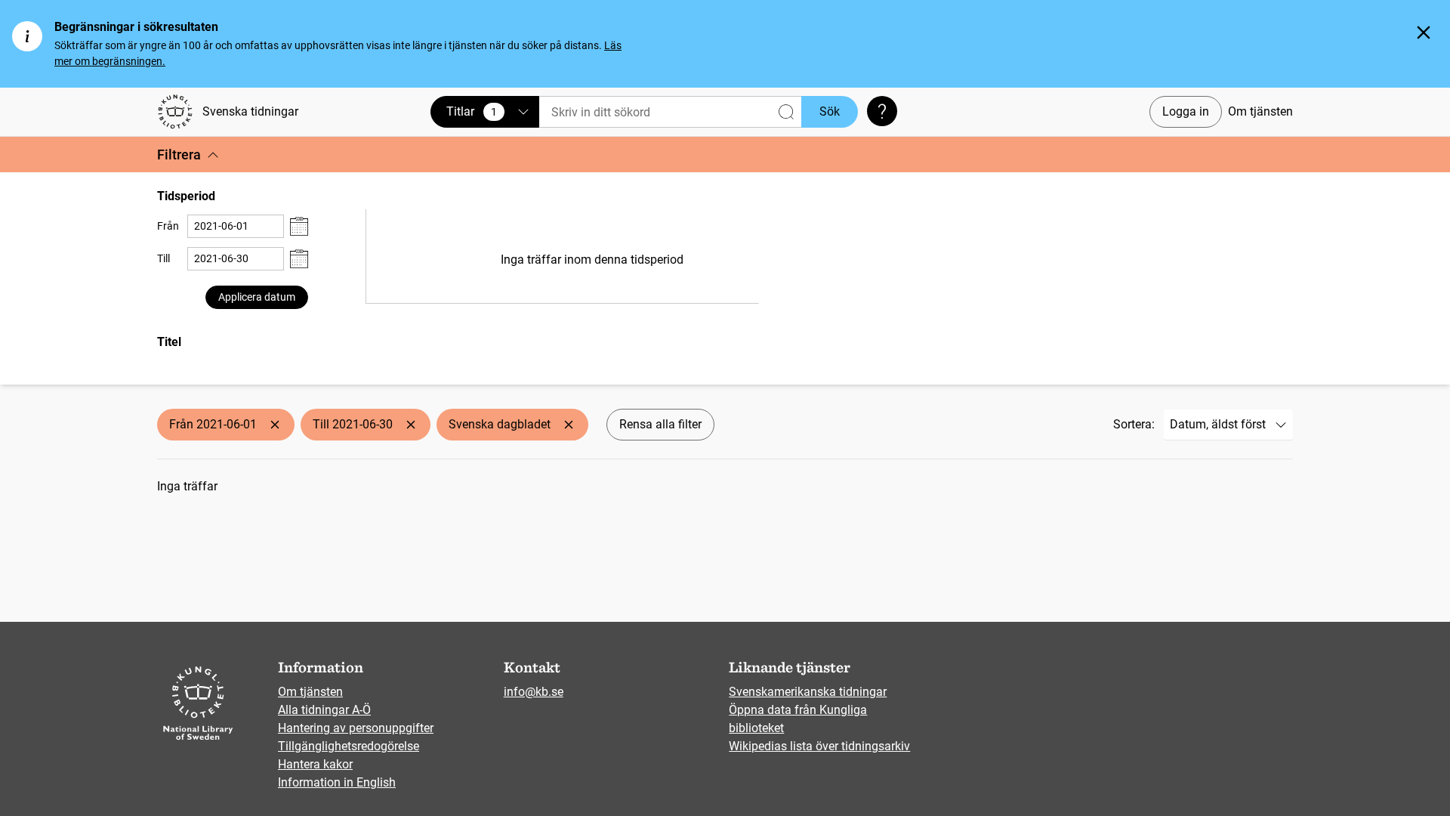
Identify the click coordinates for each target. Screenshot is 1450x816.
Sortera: (1134, 424)
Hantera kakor (315, 764)
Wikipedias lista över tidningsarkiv (819, 746)
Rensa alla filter (660, 424)
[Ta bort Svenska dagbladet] (568, 424)
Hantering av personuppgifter (355, 728)
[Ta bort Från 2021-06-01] (274, 424)
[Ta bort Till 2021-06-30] (410, 424)
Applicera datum (256, 297)
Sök (829, 111)
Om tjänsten (1260, 111)
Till (163, 258)
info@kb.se (533, 692)
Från (168, 226)
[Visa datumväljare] (299, 226)
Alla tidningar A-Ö (324, 710)
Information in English (337, 782)
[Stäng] (1423, 32)
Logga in (1185, 111)
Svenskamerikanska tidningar (808, 692)
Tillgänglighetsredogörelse (348, 746)
